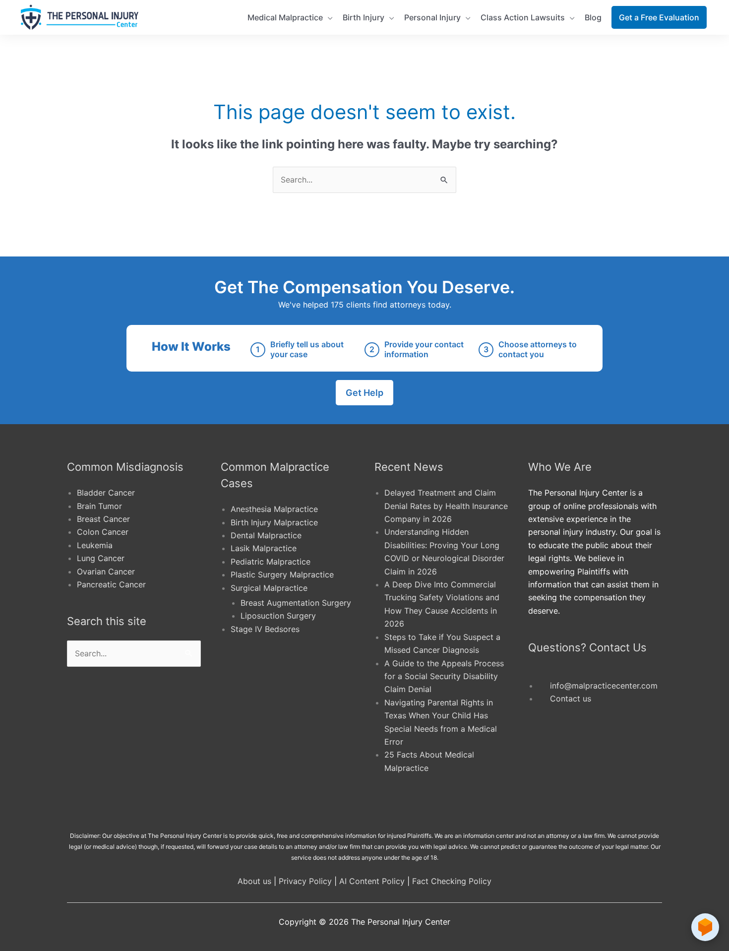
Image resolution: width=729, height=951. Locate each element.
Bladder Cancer (106, 493)
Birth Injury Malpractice (274, 522)
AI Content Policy (372, 881)
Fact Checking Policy (451, 881)
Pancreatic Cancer (111, 584)
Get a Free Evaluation (659, 17)
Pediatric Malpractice (270, 562)
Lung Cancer (100, 558)
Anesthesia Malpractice (274, 509)
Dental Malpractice (266, 535)
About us (254, 881)
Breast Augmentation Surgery (296, 603)
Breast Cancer (103, 519)
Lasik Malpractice (264, 548)
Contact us (570, 698)
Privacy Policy (305, 881)
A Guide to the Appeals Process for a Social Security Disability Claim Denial (444, 676)
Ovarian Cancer (106, 571)
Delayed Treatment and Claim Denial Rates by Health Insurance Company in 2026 (446, 506)
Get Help (364, 392)
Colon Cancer (102, 532)
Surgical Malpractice (269, 588)
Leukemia (95, 545)
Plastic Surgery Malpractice (282, 574)
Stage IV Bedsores (265, 629)
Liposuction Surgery (278, 616)
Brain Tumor (99, 506)
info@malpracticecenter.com (604, 686)
